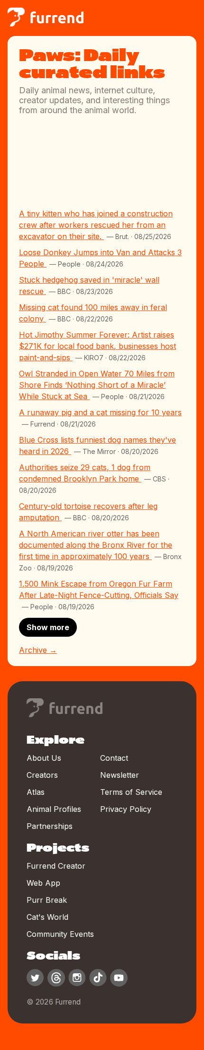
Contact (114, 758)
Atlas (36, 792)
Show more (48, 627)
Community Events (60, 934)
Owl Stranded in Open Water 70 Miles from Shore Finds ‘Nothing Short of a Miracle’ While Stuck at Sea (97, 385)
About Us (44, 758)
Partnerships (50, 826)
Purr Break (47, 900)
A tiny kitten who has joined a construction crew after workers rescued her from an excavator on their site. (96, 225)
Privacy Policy (125, 809)
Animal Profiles (54, 809)
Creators (42, 775)
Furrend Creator (56, 866)
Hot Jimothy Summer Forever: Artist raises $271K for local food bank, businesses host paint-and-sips (97, 346)
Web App (43, 883)
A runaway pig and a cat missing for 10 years (100, 412)
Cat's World (47, 917)
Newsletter (119, 775)
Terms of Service (131, 792)
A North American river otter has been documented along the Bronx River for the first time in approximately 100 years (95, 545)
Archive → (38, 650)
